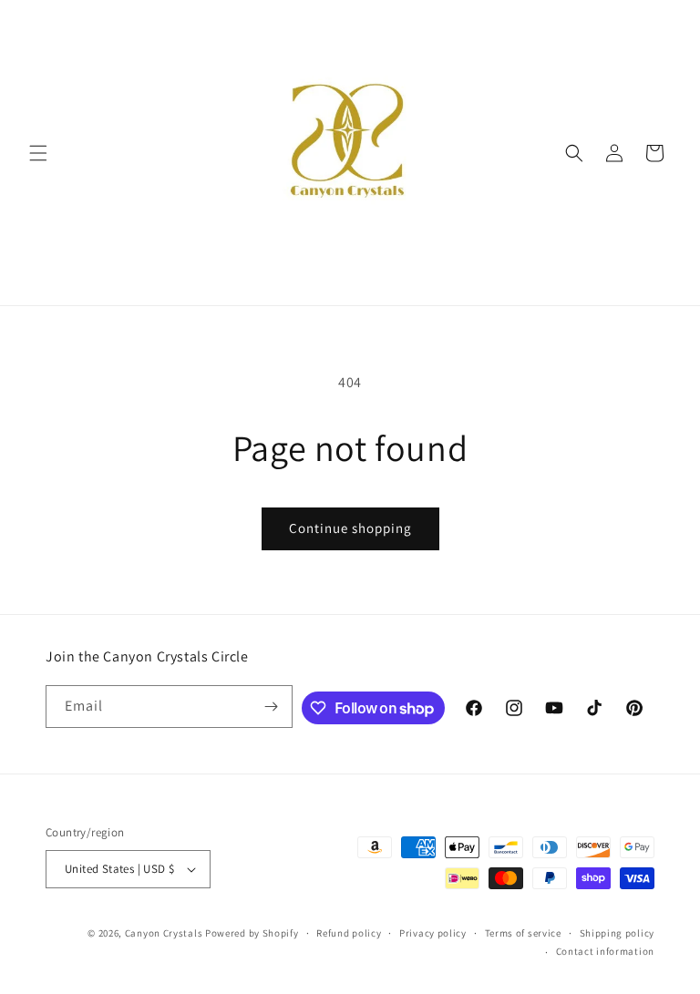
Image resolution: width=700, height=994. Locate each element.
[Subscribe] (272, 706)
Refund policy (348, 933)
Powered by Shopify (252, 933)
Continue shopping (350, 528)
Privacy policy (433, 933)
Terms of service (523, 933)
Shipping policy (617, 933)
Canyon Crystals (164, 933)
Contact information (605, 951)
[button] (38, 153)
